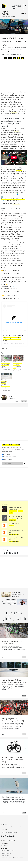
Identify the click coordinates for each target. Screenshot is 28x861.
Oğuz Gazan (11, 396)
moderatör (11, 525)
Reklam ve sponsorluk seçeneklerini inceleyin (12, 857)
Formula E (19, 169)
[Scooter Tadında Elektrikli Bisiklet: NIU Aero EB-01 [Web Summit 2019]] (14, 746)
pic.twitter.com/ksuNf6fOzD (13, 200)
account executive (13, 511)
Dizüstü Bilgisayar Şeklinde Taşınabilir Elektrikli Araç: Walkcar (5, 383)
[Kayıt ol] (24, 463)
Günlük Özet (6, 454)
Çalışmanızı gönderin (6, 853)
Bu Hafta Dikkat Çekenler (9, 456)
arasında (13, 260)
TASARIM (24, 734)
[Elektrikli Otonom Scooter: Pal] (14, 785)
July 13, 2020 (16, 203)
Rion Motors (5, 255)
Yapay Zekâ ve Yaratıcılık (8, 16)
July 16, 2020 (16, 298)
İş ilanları (5, 504)
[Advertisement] (14, 484)
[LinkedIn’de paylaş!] (14, 58)
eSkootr (16, 130)
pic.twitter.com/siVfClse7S (9, 288)
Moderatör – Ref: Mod (14, 523)
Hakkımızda (4, 829)
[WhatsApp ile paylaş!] (18, 58)
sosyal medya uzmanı (14, 534)
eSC (13, 343)
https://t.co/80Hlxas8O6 (12, 295)
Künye (2, 831)
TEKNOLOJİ (24, 401)
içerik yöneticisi (12, 520)
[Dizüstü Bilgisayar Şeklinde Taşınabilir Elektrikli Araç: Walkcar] (6, 376)
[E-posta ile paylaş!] (22, 58)
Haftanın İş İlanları (8, 459)
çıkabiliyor (14, 111)
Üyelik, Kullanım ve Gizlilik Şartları (9, 832)
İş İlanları (23, 13)
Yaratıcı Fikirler (4, 845)
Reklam (3, 850)
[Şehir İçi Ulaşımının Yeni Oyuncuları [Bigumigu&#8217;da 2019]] (18, 358)
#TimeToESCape (20, 199)
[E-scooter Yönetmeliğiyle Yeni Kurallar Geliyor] (6, 358)
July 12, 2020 (16, 273)
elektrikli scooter (15, 113)
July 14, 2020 (16, 291)
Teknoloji (12, 850)
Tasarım (7, 850)
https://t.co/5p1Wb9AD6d (11, 270)
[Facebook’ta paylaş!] (5, 58)
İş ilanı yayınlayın (5, 855)
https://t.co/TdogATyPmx (8, 199)
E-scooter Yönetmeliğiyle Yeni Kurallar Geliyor (5, 364)
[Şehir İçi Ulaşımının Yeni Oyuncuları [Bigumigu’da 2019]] (14, 707)
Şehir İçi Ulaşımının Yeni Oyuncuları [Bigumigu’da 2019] (17, 364)
